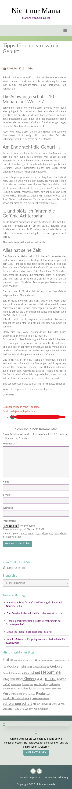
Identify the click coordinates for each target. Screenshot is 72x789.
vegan (61, 704)
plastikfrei (22, 694)
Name (7, 482)
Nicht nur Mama (36, 11)
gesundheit (31, 672)
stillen (36, 703)
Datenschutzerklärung (56, 777)
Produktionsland (13, 698)
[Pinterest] (38, 769)
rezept (27, 698)
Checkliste (58, 661)
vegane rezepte (13, 708)
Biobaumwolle (46, 660)
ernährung (24, 666)
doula (11, 666)
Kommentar (10, 444)
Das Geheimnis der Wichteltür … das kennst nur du (34, 613)
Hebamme (51, 672)
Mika (30, 68)
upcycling (46, 704)
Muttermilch (16, 685)
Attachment (9, 521)
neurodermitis (25, 688)
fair (47, 667)
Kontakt (23, 777)
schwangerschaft (17, 703)
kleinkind (39, 679)
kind (19, 679)
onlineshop (38, 689)
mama (50, 679)
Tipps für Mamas (14, 61)
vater (54, 704)
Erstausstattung (39, 667)
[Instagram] (31, 769)
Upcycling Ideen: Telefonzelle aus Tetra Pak (29, 632)
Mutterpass (27, 684)
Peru (7, 693)
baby (8, 659)
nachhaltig (41, 684)
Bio (36, 660)
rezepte (36, 698)
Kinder (29, 679)
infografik (9, 679)
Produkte (43, 693)
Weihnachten (40, 709)
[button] (12, 417)
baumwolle (19, 661)
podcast (31, 694)
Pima (14, 694)
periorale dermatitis (52, 689)
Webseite (8, 508)
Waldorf (29, 709)
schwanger (44, 699)
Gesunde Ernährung (12, 673)
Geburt (56, 666)
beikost (29, 660)
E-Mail (7, 495)
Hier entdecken (36, 752)
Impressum (36, 777)
